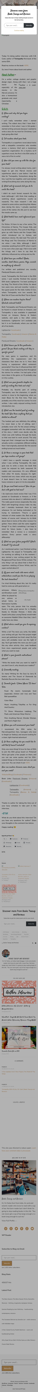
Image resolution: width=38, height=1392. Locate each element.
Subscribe (29, 25)
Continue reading (19, 30)
